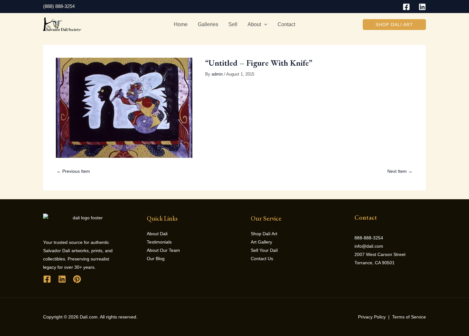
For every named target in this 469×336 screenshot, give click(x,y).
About (254, 24)
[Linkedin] (422, 7)
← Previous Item (73, 171)
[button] (394, 24)
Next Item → (400, 171)
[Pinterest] (77, 279)
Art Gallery (261, 242)
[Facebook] (406, 7)
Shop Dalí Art (264, 233)
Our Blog (156, 258)
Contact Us (262, 258)
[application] (264, 24)
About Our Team (163, 250)
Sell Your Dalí (264, 250)
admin (217, 74)
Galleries (208, 24)
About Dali (157, 233)
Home (181, 24)
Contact (286, 24)
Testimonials (159, 242)
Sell (232, 24)
